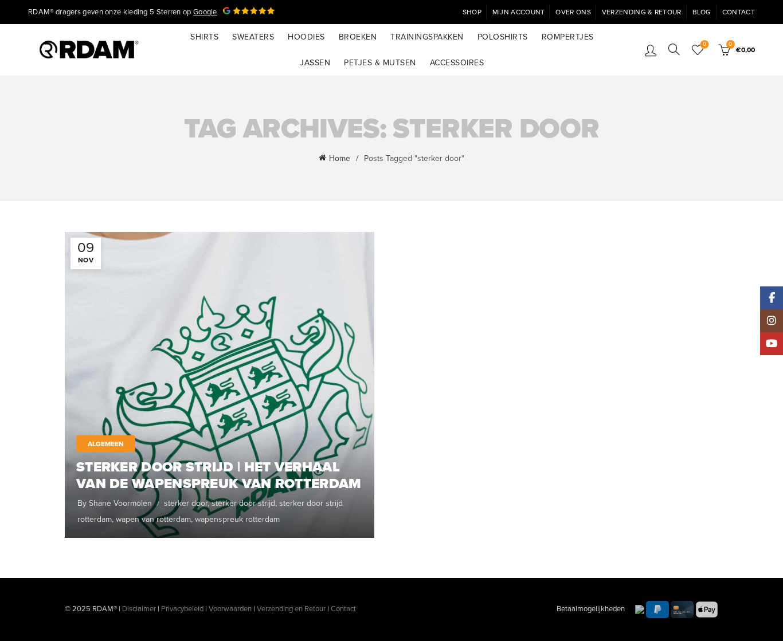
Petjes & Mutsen (380, 63)
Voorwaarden (230, 609)
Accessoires (457, 63)
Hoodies (306, 37)
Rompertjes (568, 37)
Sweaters (253, 37)
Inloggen (650, 49)
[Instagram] (771, 320)
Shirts (204, 37)
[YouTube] (771, 343)
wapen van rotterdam (153, 519)
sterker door (186, 503)
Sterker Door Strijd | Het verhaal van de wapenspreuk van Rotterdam (219, 475)
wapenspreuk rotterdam (237, 519)
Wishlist (704, 44)
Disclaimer (139, 609)
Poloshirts (502, 37)
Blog (701, 12)
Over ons (572, 12)
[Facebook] (771, 297)
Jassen (315, 63)
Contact (738, 12)
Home (339, 158)
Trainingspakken (427, 37)
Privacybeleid (182, 609)
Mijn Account (518, 12)
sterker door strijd (243, 503)
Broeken (358, 37)
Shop (472, 12)
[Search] (674, 49)
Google (205, 12)
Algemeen (106, 444)
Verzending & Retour (642, 12)
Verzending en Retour (291, 609)
